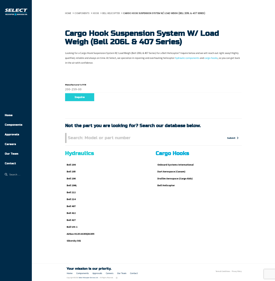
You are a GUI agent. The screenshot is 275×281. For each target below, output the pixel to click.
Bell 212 (71, 192)
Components (13, 124)
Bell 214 (71, 199)
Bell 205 (71, 171)
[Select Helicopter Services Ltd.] (15, 12)
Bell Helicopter (166, 185)
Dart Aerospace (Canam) (171, 171)
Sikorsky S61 (74, 240)
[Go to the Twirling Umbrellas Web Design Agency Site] (117, 278)
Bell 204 (71, 164)
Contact (10, 163)
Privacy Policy (237, 271)
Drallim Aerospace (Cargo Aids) (175, 178)
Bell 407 (71, 206)
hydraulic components (187, 57)
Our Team (11, 153)
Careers (10, 144)
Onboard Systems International (175, 164)
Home (9, 115)
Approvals (12, 134)
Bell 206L (72, 185)
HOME (68, 13)
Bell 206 (71, 178)
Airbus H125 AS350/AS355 (80, 233)
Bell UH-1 (72, 226)
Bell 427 (71, 220)
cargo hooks (211, 57)
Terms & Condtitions (223, 271)
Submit (231, 137)
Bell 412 (71, 213)
